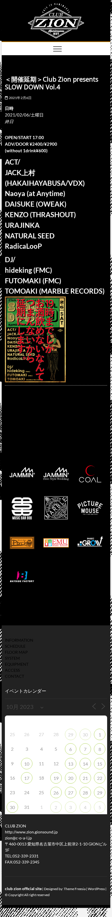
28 (85, 792)
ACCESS (12, 670)
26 (56, 792)
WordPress (96, 889)
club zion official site (23, 888)
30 (85, 734)
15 (99, 763)
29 (70, 734)
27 (70, 792)
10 (26, 763)
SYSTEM (12, 658)
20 (70, 778)
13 (70, 763)
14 (85, 763)
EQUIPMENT (16, 664)
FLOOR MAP (16, 652)
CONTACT (14, 676)
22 (99, 778)
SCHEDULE (15, 646)
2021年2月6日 (20, 98)
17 (26, 778)
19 (56, 778)
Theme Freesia (75, 889)
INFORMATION (19, 640)
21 (85, 778)
